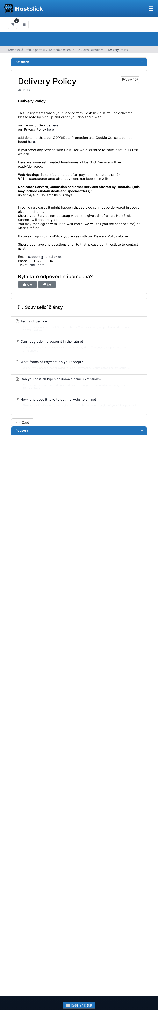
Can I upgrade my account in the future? (73, 345)
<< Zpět (22, 422)
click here (36, 265)
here (54, 125)
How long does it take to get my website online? (78, 403)
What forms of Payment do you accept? (75, 364)
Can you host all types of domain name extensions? (75, 383)
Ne (48, 284)
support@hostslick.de (45, 257)
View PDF (131, 79)
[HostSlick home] (23, 9)
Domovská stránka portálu (26, 50)
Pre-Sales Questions (90, 50)
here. (32, 142)
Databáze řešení (60, 50)
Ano (29, 284)
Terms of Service (75, 325)
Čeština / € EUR (81, 1005)
